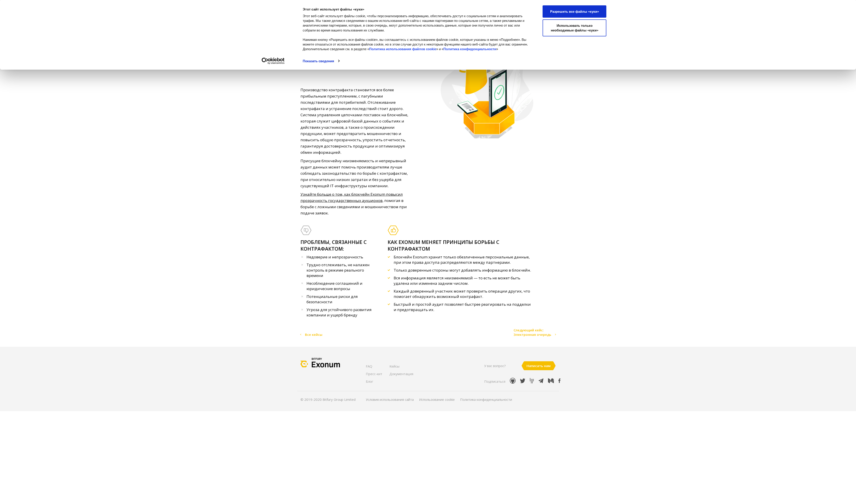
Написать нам (539, 366)
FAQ (369, 366)
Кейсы (394, 366)
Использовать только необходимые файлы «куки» (574, 28)
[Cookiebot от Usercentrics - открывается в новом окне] (273, 61)
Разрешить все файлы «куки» (574, 11)
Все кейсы (313, 334)
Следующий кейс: (529, 330)
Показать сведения (318, 61)
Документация (401, 374)
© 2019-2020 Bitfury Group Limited (328, 399)
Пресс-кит (374, 374)
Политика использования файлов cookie (402, 49)
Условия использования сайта (390, 399)
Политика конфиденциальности (469, 49)
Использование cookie (437, 399)
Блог (369, 381)
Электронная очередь (532, 334)
